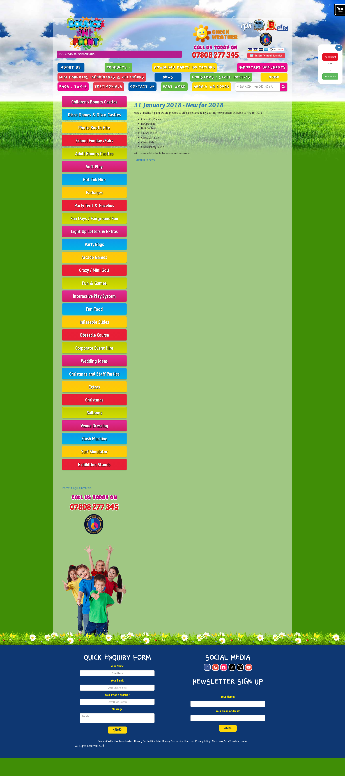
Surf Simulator (94, 451)
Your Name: (228, 696)
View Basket (330, 76)
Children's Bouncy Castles (94, 101)
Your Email (117, 680)
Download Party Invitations (184, 67)
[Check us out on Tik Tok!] (232, 667)
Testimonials (108, 87)
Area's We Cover (211, 87)
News (168, 77)
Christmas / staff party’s (221, 77)
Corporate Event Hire (94, 347)
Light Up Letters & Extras (94, 231)
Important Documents (262, 67)
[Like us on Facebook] (207, 667)
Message (117, 709)
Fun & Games (94, 283)
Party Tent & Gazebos (94, 205)
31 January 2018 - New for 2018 (179, 105)
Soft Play (94, 166)
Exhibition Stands (94, 464)
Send (117, 730)
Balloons (94, 412)
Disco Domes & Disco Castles (94, 114)
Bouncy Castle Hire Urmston (178, 741)
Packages (94, 192)
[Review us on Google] (215, 667)
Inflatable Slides (94, 322)
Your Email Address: (228, 711)
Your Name (117, 666)
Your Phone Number (117, 695)
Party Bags (94, 244)
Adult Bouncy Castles (94, 153)
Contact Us (142, 87)
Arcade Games (94, 257)
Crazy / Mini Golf (94, 270)
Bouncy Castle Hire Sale (147, 741)
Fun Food (94, 309)
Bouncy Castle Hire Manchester (115, 741)
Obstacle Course (94, 334)
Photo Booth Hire (94, 127)
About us (71, 67)
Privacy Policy (202, 741)
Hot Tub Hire (94, 179)
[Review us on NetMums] (223, 667)
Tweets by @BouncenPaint (77, 488)
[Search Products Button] (284, 87)
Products (117, 67)
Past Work (174, 87)
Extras (94, 386)
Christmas (94, 399)
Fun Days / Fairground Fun (94, 218)
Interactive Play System (94, 296)
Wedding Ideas (94, 360)
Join (227, 728)
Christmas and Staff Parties (94, 373)
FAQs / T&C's (73, 87)
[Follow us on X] (240, 667)
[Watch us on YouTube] (248, 667)
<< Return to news (144, 160)
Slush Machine (94, 438)
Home (274, 77)
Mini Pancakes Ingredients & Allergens (101, 77)
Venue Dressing (94, 425)
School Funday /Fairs (94, 140)
